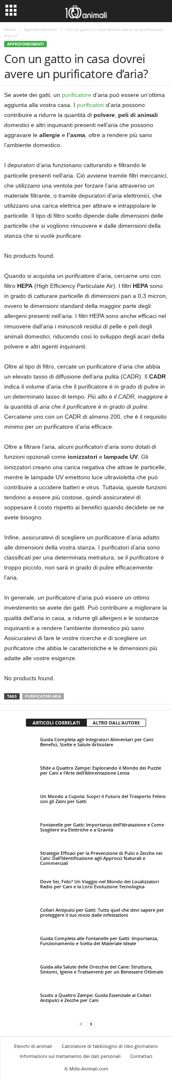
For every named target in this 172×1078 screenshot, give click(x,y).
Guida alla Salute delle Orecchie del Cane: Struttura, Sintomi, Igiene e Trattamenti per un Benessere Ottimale (101, 969)
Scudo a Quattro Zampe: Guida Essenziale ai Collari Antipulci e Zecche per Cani (95, 997)
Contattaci (141, 1056)
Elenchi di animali (33, 1046)
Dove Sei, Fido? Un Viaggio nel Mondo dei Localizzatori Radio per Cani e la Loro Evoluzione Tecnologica (99, 884)
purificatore (76, 95)
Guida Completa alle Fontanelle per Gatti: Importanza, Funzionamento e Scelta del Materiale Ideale (99, 940)
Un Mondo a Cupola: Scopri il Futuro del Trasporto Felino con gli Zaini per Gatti (103, 798)
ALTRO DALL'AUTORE (116, 723)
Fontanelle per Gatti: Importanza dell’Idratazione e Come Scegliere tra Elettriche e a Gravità (102, 827)
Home (10, 29)
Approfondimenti (40, 29)
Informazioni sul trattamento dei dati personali (70, 1056)
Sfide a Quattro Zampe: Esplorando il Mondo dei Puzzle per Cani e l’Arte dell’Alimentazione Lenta (100, 770)
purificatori (90, 105)
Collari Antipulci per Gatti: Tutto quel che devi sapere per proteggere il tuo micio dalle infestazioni (102, 912)
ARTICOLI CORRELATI (56, 723)
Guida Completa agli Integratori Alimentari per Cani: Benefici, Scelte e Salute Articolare (97, 741)
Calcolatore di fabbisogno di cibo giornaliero (110, 1046)
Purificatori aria (43, 696)
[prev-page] (81, 1024)
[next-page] (91, 1024)
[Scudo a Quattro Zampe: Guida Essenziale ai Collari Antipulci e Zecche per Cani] (19, 1002)
